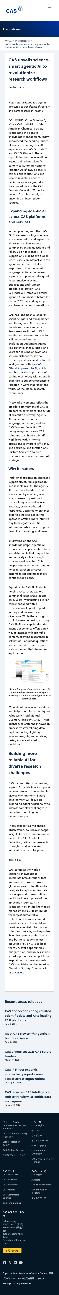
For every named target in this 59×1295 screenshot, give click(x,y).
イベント (35, 1130)
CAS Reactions (10, 1179)
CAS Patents (9, 1189)
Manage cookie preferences (17, 1283)
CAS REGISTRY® (10, 1174)
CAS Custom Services (13, 1150)
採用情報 (35, 1179)
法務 (51, 1273)
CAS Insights (37, 1125)
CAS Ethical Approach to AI (25, 366)
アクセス (40, 1278)
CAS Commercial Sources (11, 1196)
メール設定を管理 (25, 1278)
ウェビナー (36, 1135)
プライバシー (9, 1278)
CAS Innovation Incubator (39, 1191)
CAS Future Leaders (41, 1184)
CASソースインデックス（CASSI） (43, 1160)
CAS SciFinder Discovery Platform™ (15, 1135)
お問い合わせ (12, 1250)
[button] (49, 10)
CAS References (11, 1184)
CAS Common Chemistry (38, 1152)
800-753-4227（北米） (13, 1224)
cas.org (20, 972)
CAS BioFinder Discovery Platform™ (15, 1127)
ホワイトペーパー (39, 1140)
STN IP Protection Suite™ (11, 1143)
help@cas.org (9, 1221)
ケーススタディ (38, 1145)
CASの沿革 (36, 1174)
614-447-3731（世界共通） (13, 1229)
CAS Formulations (12, 1202)
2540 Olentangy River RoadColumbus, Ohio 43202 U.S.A (14, 1238)
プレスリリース (38, 1197)
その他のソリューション (14, 1155)
